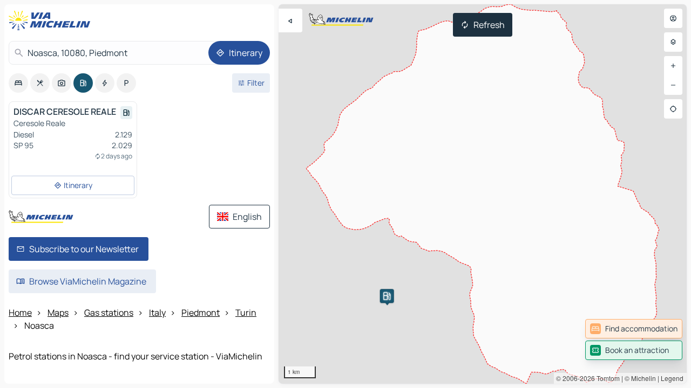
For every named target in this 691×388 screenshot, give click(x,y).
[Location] (673, 109)
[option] (18, 83)
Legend (672, 378)
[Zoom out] (673, 85)
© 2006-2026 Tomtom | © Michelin (606, 378)
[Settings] (673, 42)
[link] (633, 328)
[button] (387, 296)
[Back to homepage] (52, 20)
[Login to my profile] (673, 18)
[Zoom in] (673, 65)
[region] (483, 194)
